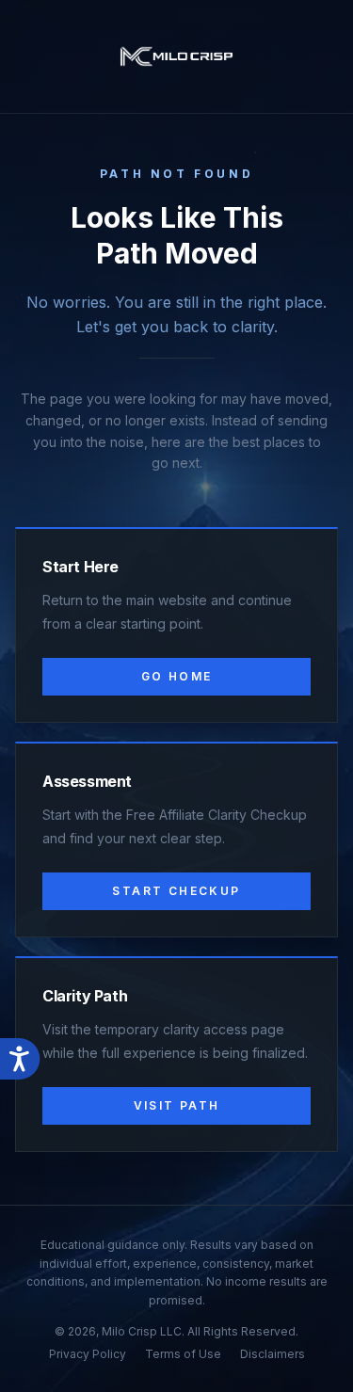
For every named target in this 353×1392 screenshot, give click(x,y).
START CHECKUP (176, 891)
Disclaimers (272, 1354)
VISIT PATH (177, 1105)
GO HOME (177, 676)
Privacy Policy (87, 1354)
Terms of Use (183, 1354)
